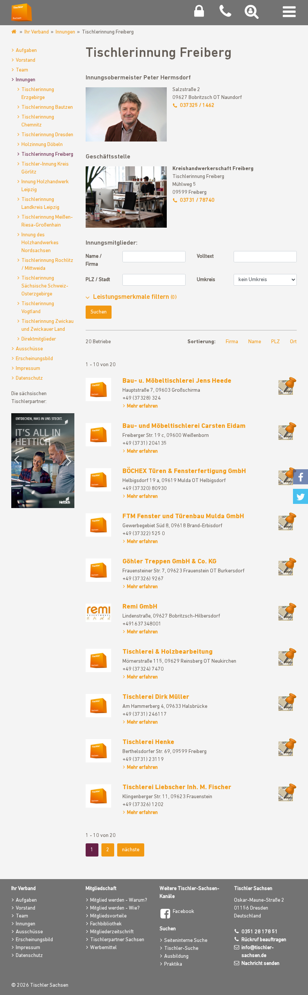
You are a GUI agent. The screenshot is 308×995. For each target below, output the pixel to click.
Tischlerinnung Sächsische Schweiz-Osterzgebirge (44, 286)
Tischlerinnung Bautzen (47, 107)
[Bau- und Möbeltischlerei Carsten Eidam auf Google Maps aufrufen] (287, 431)
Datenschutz (29, 378)
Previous (18, 460)
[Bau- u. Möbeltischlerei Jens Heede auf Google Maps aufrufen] (287, 385)
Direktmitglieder (38, 339)
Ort (293, 342)
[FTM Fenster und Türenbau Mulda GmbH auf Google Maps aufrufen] (287, 521)
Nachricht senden (260, 963)
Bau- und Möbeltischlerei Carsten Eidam (184, 426)
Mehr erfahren (142, 406)
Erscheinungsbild (34, 359)
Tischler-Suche (181, 948)
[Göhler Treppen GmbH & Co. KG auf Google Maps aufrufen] (287, 566)
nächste (130, 850)
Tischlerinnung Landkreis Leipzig (40, 203)
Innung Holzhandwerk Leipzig (45, 186)
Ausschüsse (29, 349)
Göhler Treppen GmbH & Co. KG (169, 561)
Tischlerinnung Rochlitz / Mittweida (47, 264)
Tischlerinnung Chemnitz (37, 121)
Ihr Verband (36, 32)
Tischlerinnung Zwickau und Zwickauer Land (47, 325)
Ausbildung (176, 956)
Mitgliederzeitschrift (112, 932)
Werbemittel (103, 948)
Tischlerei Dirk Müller (155, 697)
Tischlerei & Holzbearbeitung (167, 652)
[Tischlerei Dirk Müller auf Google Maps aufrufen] (287, 701)
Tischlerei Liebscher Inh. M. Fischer (176, 787)
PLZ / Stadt (98, 280)
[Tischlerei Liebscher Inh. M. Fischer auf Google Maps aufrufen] (287, 792)
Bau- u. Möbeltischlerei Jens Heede (176, 381)
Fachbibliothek (106, 924)
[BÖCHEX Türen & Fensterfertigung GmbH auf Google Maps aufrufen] (287, 476)
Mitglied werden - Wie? (115, 908)
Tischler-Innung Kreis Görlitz (45, 168)
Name (254, 342)
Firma (232, 342)
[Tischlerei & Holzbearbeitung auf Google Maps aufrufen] (287, 656)
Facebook (183, 911)
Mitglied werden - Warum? (118, 900)
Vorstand (25, 60)
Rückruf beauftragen (264, 940)
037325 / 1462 (197, 105)
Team (22, 70)
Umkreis (206, 280)
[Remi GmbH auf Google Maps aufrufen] (287, 611)
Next (66, 460)
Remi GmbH (139, 607)
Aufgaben (26, 50)
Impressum (28, 368)
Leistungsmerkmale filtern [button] (135, 297)
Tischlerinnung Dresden (47, 135)
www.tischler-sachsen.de (14, 32)
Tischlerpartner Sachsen (117, 940)
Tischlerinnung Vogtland (37, 308)
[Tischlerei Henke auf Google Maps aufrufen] (287, 747)
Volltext (205, 256)
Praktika (173, 964)
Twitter (300, 496)
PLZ (275, 342)
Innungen (65, 32)
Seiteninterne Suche (185, 940)
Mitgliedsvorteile (108, 916)
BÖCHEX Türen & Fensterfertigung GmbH (184, 471)
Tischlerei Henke (148, 742)
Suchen (99, 312)
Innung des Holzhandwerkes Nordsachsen (40, 243)
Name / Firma (94, 260)
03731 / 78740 (197, 200)
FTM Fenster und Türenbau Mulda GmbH (183, 516)
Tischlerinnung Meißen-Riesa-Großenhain (47, 221)
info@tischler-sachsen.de (258, 951)
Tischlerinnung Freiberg (47, 154)
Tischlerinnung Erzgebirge (37, 93)
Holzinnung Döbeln (42, 145)
